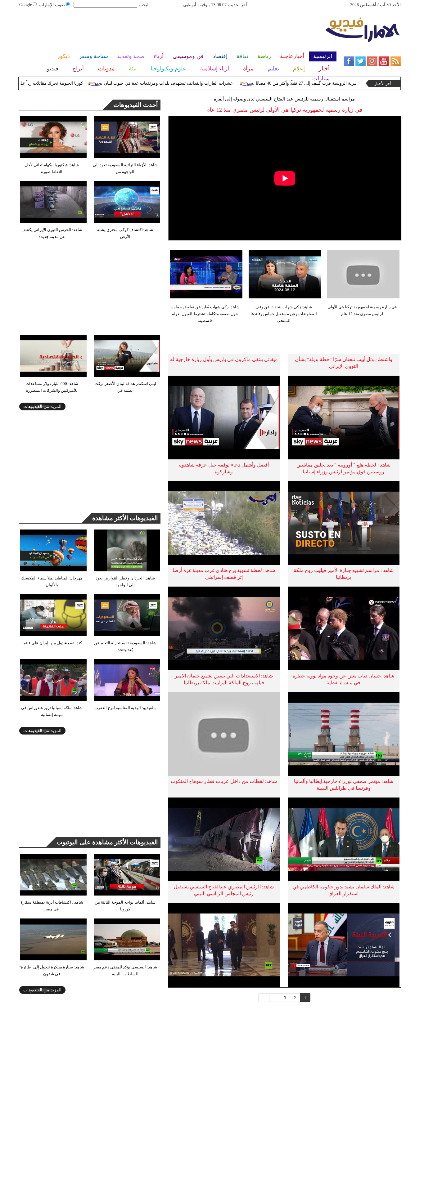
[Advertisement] (172, 33)
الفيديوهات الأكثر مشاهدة (125, 518)
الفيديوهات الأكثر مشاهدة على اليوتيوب (107, 842)
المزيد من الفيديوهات (42, 406)
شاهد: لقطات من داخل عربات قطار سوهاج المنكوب (224, 781)
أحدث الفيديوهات (135, 104)
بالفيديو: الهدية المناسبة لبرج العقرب (125, 707)
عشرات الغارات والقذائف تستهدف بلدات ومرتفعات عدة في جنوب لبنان (188, 83)
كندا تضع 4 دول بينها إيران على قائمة (51, 643)
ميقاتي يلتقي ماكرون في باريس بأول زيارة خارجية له (224, 359)
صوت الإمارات (52, 4)
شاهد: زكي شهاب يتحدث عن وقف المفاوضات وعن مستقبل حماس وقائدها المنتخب (283, 314)
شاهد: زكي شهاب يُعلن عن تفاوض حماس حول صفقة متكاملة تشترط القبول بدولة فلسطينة (205, 314)
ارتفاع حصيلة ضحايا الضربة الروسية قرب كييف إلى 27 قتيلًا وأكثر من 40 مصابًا (346, 83)
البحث (144, 4)
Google (25, 4)
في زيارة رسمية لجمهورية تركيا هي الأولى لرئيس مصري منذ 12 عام (362, 310)
